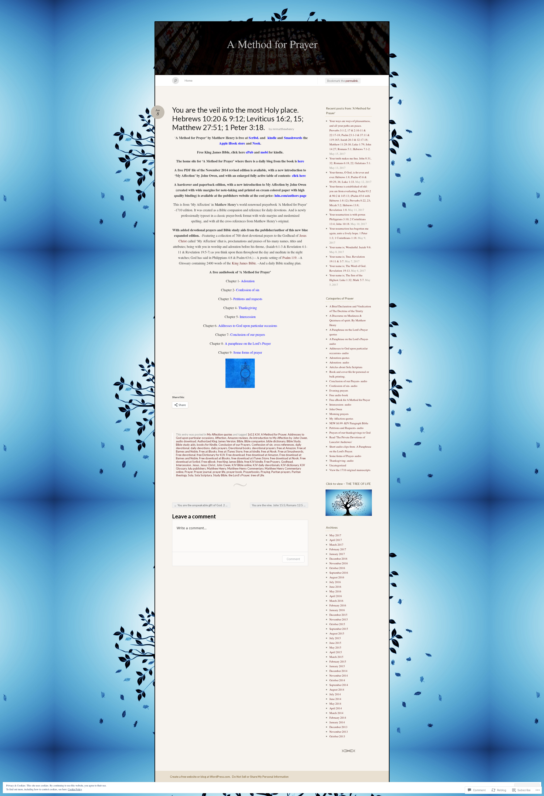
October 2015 (337, 624)
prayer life (219, 472)
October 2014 (337, 680)
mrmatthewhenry (283, 129)
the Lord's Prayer (238, 475)
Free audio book (338, 395)
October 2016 (337, 568)
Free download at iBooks (214, 458)
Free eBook (208, 461)
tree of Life (257, 475)
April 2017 (335, 540)
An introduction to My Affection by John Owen (278, 438)
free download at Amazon (262, 455)
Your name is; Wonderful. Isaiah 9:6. (350, 247)
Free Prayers (272, 461)
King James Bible (244, 263)
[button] (348, 502)
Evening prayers (338, 390)
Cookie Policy (75, 789)
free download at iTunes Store (250, 458)
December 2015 (338, 615)
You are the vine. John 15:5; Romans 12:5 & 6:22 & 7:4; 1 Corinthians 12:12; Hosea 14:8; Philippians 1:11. (280, 505)
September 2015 (338, 629)
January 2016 (337, 610)
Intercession (183, 465)
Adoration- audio (339, 362)
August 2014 (336, 689)
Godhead (287, 461)
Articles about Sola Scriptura (345, 367)
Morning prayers (338, 414)
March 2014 (336, 713)
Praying (265, 472)
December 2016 (338, 558)
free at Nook (269, 451)
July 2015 (335, 638)
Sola (190, 475)
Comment (293, 559)
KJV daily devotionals (266, 465)
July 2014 (335, 694)
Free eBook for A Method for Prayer (349, 400)
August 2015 (336, 633)
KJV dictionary (290, 465)
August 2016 (336, 577)
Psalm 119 (289, 257)
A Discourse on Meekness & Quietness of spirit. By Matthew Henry (347, 320)
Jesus (195, 465)
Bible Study (293, 441)
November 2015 (338, 619)
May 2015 (335, 647)
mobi (264, 152)
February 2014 (337, 717)
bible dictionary (275, 441)
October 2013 (337, 736)
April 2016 (335, 596)
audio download (186, 441)
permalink (352, 80)
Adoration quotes (339, 358)
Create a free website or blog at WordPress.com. (200, 776)
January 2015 (337, 666)
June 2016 (335, 587)
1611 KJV (254, 434)
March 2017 (336, 544)
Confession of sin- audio (343, 386)
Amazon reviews (238, 438)
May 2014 (335, 703)
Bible (240, 441)
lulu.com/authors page (290, 195)
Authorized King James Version (216, 441)
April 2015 (335, 652)
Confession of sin (262, 444)
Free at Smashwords (290, 451)
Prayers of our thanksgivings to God (350, 432)
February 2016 (337, 605)
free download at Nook (284, 458)
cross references (284, 444)
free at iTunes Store (230, 451)
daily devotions (200, 448)
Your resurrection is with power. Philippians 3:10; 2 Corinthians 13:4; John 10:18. (347, 219)
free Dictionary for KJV (211, 455)
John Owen (224, 465)
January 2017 (337, 554)
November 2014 (338, 675)
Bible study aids (186, 444)
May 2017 (335, 535)
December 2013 (338, 727)
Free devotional (186, 455)
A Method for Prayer (272, 43)
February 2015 (337, 661)
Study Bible (220, 475)
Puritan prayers (280, 472)
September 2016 (338, 573)
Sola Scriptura (203, 475)
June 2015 (335, 643)
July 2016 (335, 582)
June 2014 (335, 699)
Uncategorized (337, 465)
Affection (220, 438)
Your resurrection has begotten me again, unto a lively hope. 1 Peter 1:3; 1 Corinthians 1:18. (348, 233)
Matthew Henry (216, 468)
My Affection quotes (219, 434)
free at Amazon (286, 448)
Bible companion (254, 441)
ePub (249, 152)
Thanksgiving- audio (341, 461)
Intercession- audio (340, 404)
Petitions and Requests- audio (346, 428)
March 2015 (336, 657)
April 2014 (335, 708)
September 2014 (338, 685)
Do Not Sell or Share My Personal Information (260, 776)
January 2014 (337, 722)
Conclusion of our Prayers (234, 444)
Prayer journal (202, 472)
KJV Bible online (242, 465)
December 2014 (338, 671)
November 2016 (338, 563)
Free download (235, 455)
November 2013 (338, 732)
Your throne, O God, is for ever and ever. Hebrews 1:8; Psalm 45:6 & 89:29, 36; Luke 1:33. (349, 177)
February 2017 (337, 549)
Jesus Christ (207, 465)
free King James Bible (230, 461)
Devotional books (239, 448)
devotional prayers (264, 448)
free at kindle (252, 451)
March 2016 (336, 601)
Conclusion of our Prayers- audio (348, 381)
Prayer (189, 472)
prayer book (234, 472)
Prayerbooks (251, 472)
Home (189, 80)
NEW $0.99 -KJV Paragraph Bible (348, 423)
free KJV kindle (253, 461)
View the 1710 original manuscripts (349, 470)
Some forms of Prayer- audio (345, 456)
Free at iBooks (208, 451)
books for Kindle (207, 444)
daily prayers (219, 448)
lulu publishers (197, 468)
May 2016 (335, 591)
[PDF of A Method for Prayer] (291, 175)
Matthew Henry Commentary (245, 468)
